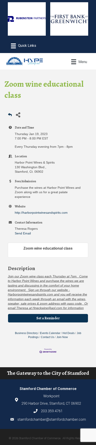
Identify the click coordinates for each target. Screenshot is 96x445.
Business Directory (26, 333)
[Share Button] (18, 115)
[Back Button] (10, 116)
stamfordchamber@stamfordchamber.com (51, 419)
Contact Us (47, 337)
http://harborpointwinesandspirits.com (41, 212)
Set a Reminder (48, 318)
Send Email (23, 233)
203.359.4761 (52, 411)
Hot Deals (69, 333)
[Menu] (23, 46)
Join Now (62, 337)
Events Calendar (50, 333)
